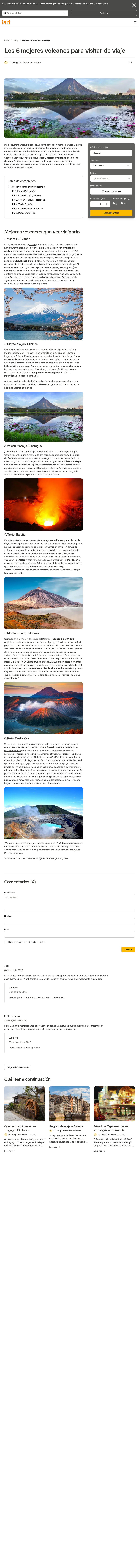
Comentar (128, 949)
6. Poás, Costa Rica (25, 212)
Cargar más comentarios (18, 1067)
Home (6, 40)
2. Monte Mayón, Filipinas (29, 195)
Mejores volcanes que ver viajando (27, 186)
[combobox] (35, 13)
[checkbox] (5, 942)
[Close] (134, 5)
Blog (16, 40)
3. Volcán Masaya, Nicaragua (30, 199)
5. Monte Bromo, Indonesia (29, 208)
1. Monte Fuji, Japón (25, 191)
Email (6, 929)
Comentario (9, 892)
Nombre (7, 916)
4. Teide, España (24, 204)
